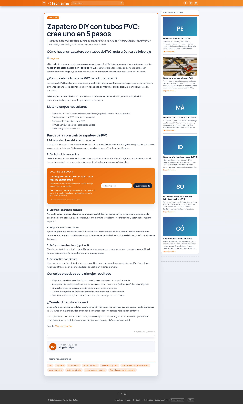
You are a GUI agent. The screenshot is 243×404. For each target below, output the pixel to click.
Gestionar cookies (177, 400)
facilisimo (60, 3)
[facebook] (185, 3)
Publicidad (148, 400)
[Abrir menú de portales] (44, 3)
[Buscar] (121, 3)
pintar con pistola (74, 370)
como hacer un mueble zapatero (135, 365)
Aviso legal (119, 400)
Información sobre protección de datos (65, 200)
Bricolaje (53, 18)
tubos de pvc (73, 365)
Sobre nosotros (161, 400)
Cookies (139, 400)
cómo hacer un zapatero (95, 370)
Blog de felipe (66, 347)
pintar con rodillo (90, 365)
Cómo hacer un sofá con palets (122, 370)
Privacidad (129, 400)
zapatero (60, 365)
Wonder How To (63, 326)
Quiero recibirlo (142, 186)
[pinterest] (196, 3)
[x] (191, 3)
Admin (191, 400)
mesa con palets (55, 370)
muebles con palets (110, 365)
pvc (50, 365)
